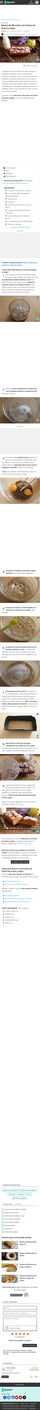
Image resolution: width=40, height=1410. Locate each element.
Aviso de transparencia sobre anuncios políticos (15, 1408)
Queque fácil (8, 1228)
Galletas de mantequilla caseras (14, 1216)
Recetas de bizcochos (24, 843)
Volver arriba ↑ (20, 1384)
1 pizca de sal (12, 199)
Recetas (3, 20)
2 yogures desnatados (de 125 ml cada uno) (17, 211)
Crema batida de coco (12, 881)
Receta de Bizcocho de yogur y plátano (28, 1265)
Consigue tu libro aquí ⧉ (20, 862)
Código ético (32, 1408)
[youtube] (16, 1397)
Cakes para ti (19, 804)
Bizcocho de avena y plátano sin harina (18, 898)
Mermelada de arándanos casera (16, 884)
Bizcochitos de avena (12, 895)
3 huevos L (11, 202)
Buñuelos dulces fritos (11, 1212)
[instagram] (12, 1397)
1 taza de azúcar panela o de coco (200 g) (18, 206)
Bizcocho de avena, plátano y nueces (17, 901)
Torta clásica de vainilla (11, 1222)
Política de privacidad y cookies (11, 1406)
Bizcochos (17, 20)
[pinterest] (20, 1397)
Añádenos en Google (31, 66)
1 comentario (26, 31)
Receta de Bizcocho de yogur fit (28, 1243)
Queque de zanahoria (11, 1232)
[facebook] (5, 1397)
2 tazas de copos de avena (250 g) (19, 190)
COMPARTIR (31, 4)
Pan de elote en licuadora (12, 1219)
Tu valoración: (20, 1337)
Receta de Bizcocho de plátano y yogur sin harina (28, 1278)
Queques (21, 1194)
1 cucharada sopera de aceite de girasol (17, 217)
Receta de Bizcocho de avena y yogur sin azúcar (19, 264)
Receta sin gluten (9, 183)
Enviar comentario (29, 1345)
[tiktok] (24, 1397)
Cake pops (12, 1194)
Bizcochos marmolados (28, 1190)
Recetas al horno (22, 183)
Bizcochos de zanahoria (10, 1190)
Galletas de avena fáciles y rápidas (15, 1209)
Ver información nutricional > (20, 227)
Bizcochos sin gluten (19, 1198)
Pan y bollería (9, 20)
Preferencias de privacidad (27, 1406)
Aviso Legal (33, 1403)
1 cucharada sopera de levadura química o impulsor (17, 194)
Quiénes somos (24, 1403)
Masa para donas (9, 1225)
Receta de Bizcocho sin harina (28, 1254)
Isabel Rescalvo (10, 34)
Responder (5, 1377)
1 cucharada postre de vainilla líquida (20, 221)
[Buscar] (37, 2)
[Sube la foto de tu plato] (26, 1295)
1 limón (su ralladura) (14, 224)
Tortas (29, 1194)
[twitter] (8, 1397)
